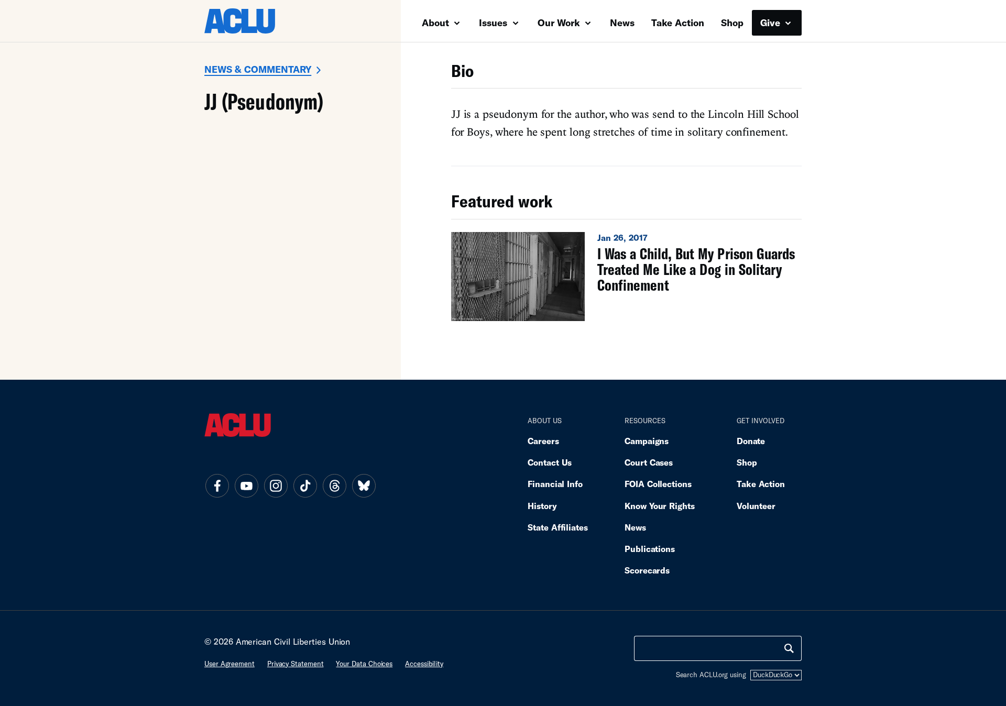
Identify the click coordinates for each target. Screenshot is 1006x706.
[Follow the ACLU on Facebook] (216, 486)
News (622, 22)
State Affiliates (558, 527)
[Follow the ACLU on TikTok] (305, 486)
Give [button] (771, 22)
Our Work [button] (560, 22)
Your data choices (364, 663)
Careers (543, 441)
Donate (751, 441)
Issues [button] (494, 22)
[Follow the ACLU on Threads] (334, 486)
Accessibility (424, 663)
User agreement (229, 663)
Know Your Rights (660, 506)
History (542, 506)
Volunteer (756, 506)
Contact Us (550, 462)
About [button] (437, 22)
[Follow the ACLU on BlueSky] (363, 486)
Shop (732, 22)
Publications (650, 549)
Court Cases (649, 462)
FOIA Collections (658, 484)
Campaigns (647, 441)
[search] (789, 648)
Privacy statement (295, 663)
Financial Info (555, 484)
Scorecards (647, 570)
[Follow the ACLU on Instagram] (275, 486)
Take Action (677, 22)
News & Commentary (257, 69)
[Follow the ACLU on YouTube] (246, 486)
